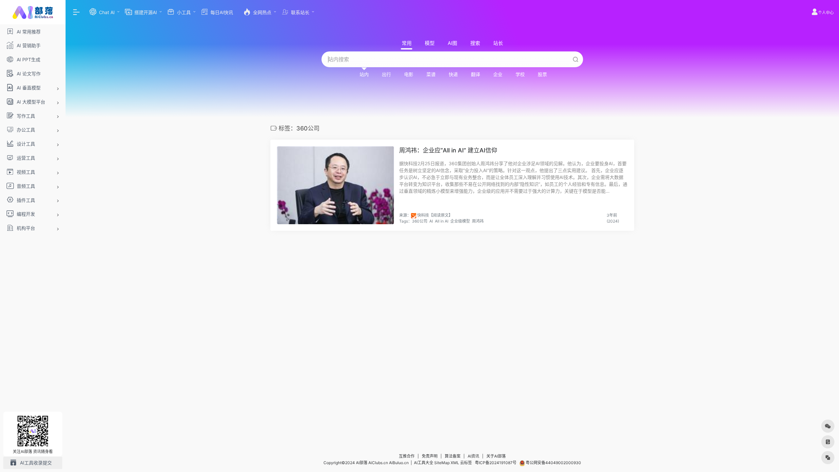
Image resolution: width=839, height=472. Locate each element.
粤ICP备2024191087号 (496, 462)
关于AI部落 (496, 456)
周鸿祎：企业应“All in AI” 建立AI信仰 (448, 150)
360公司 (419, 221)
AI (431, 221)
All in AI (441, 221)
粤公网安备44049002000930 (553, 462)
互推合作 (407, 456)
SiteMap (442, 462)
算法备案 (452, 456)
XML (455, 462)
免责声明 (430, 456)
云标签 (466, 462)
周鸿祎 (478, 221)
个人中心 (826, 12)
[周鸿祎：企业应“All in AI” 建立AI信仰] (335, 185)
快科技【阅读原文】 (435, 215)
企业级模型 (460, 221)
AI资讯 (473, 456)
